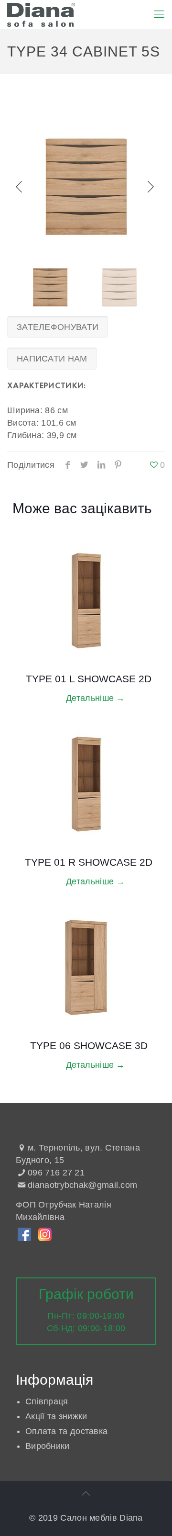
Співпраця (46, 1401)
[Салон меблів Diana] (41, 14)
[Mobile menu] (159, 14)
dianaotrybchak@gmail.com (82, 1185)
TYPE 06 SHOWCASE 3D (89, 1045)
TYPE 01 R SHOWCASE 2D (88, 862)
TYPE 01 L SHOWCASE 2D (88, 678)
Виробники (47, 1446)
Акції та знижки (56, 1416)
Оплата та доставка (66, 1431)
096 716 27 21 (56, 1172)
